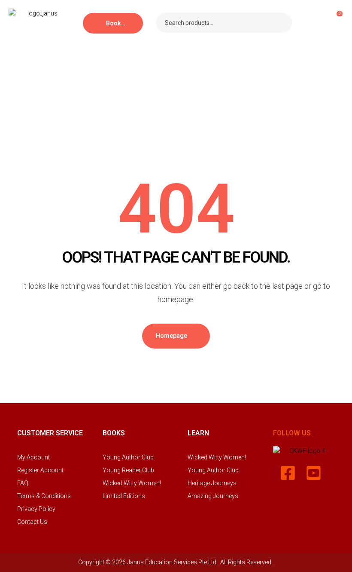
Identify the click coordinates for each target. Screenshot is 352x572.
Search (280, 23)
